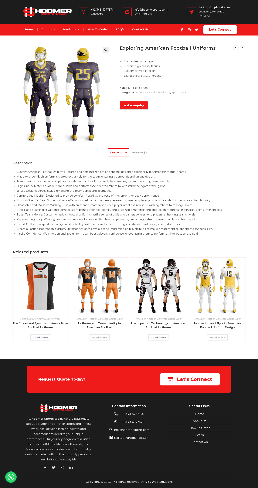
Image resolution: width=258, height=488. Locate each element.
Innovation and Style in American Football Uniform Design (217, 325)
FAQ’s (120, 29)
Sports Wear (179, 92)
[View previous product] (236, 47)
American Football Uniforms (153, 92)
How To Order (98, 29)
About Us (48, 29)
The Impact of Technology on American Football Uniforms (159, 325)
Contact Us (140, 29)
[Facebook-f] (181, 29)
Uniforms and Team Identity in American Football (99, 325)
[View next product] (242, 47)
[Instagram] (189, 29)
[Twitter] (196, 29)
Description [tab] (118, 152)
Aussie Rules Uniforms (33, 318)
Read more (40, 337)
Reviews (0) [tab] (140, 152)
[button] (106, 50)
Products (69, 29)
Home (29, 29)
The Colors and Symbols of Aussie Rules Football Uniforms (40, 325)
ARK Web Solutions (158, 481)
